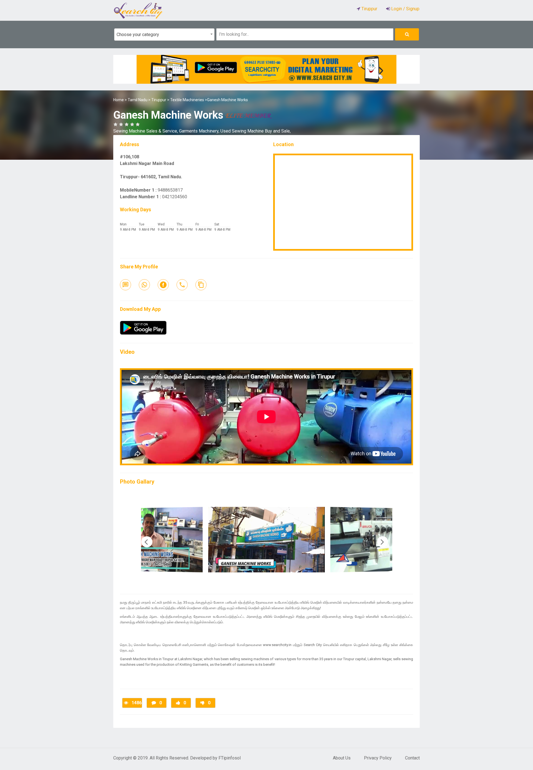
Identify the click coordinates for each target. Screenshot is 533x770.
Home (118, 100)
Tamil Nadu (137, 100)
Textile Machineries (187, 100)
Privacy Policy (378, 758)
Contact (412, 758)
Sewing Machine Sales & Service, (146, 131)
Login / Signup (404, 8)
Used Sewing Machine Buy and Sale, (255, 131)
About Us (342, 758)
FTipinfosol (229, 758)
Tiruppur (158, 100)
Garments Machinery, (199, 131)
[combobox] (164, 34)
